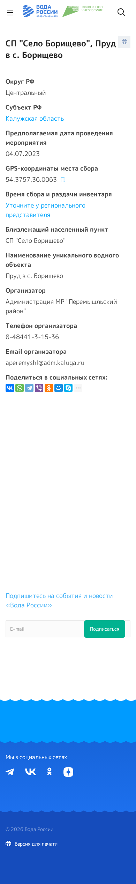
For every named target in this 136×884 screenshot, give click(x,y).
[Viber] (39, 388)
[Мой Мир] (58, 388)
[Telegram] (29, 388)
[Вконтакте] (30, 771)
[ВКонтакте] (10, 388)
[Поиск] (120, 11)
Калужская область (35, 118)
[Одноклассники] (49, 388)
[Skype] (68, 388)
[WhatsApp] (19, 388)
